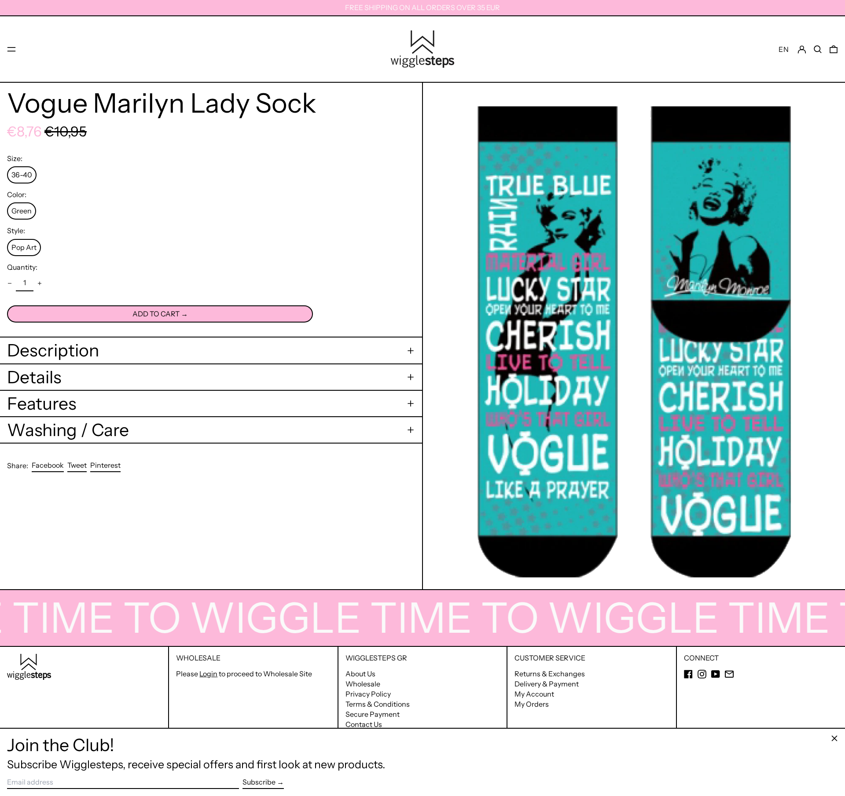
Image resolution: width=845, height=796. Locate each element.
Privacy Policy (368, 694)
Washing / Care (68, 430)
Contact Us (363, 724)
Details (34, 377)
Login (208, 673)
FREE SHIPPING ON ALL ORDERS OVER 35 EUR (422, 7)
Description (53, 350)
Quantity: (22, 267)
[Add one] (39, 283)
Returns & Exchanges (549, 673)
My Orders (531, 704)
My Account (534, 694)
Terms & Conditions (377, 704)
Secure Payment (372, 714)
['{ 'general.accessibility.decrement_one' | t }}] (10, 283)
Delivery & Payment (546, 683)
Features (41, 403)
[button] (817, 49)
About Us (360, 673)
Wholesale (362, 683)
